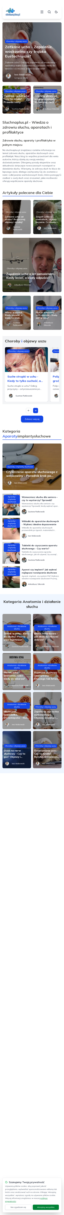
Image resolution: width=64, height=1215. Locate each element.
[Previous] (28, 410)
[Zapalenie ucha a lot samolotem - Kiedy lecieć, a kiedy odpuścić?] (31, 265)
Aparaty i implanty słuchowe (20, 467)
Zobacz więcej (32, 419)
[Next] (35, 410)
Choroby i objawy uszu (16, 41)
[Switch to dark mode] (56, 12)
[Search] (49, 12)
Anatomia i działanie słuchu (16, 627)
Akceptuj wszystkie (46, 1207)
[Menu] (42, 12)
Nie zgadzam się (18, 1207)
